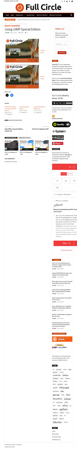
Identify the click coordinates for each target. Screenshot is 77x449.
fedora (67, 378)
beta (70, 369)
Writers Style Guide (55, 15)
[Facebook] (62, 1)
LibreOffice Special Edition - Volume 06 (14, 130)
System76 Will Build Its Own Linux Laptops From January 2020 (62, 274)
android (58, 369)
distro (61, 378)
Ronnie (7, 32)
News (12, 15)
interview (56, 391)
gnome (60, 384)
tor (65, 415)
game (60, 381)
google (55, 387)
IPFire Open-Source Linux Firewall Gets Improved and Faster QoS (35, 19)
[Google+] (64, 1)
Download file (56, 107)
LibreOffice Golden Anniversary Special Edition (10, 108)
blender (55, 372)
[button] (71, 15)
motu (54, 405)
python (64, 409)
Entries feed (55, 434)
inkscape (64, 387)
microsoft (59, 402)
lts (53, 402)
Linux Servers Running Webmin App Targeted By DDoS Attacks (61, 290)
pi (70, 405)
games (65, 381)
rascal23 (54, 268)
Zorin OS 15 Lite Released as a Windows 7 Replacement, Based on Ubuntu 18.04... (61, 264)
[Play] (54, 103)
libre (68, 395)
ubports (61, 418)
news (59, 405)
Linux (67, 398)
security (67, 412)
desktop (55, 378)
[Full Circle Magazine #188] (11, 145)
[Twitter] (72, 1)
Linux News (56, 260)
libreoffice (57, 399)
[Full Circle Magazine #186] (42, 145)
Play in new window (66, 107)
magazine (7, 25)
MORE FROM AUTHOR (24, 137)
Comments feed (56, 436)
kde (62, 391)
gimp (15, 120)
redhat (62, 412)
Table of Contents (42, 15)
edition (11, 120)
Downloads (19, 15)
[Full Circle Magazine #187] (27, 145)
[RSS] (69, 1)
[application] (62, 103)
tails (61, 415)
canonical (56, 375)
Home (7, 15)
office (65, 405)
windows (66, 422)
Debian (65, 375)
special (19, 120)
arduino (65, 369)
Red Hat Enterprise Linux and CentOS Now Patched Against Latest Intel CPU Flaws (61, 324)
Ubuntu (57, 422)
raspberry (55, 412)
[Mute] (67, 103)
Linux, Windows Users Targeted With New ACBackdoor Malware (61, 307)
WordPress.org (56, 439)
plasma (55, 409)
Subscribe (62, 53)
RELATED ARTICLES (11, 137)
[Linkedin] (67, 1)
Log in (53, 431)
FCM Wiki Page (30, 15)
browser (61, 372)
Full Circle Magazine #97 (40, 129)
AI (53, 369)
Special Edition (15, 25)
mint (66, 402)
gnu (66, 384)
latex (63, 394)
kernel (56, 394)
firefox (55, 381)
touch (55, 419)
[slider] (69, 103)
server (55, 415)
